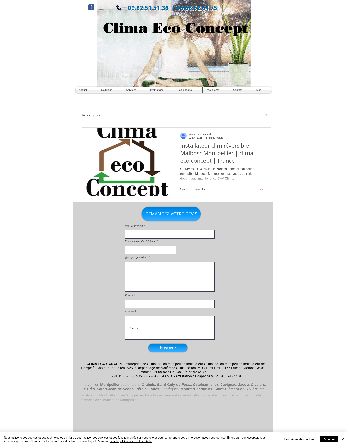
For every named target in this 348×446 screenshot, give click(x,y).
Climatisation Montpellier (165, 364)
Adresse (129, 311)
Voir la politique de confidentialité (131, 441)
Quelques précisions (136, 257)
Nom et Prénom (134, 225)
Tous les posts (91, 115)
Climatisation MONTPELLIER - (200, 368)
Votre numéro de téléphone (140, 241)
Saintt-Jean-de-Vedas (115, 389)
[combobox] (150, 250)
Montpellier (110, 385)
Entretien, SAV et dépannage (133, 368)
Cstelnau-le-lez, (206, 385)
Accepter (329, 439)
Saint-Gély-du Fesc (173, 385)
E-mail (129, 295)
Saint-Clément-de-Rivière (236, 389)
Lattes (154, 389)
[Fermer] (343, 439)
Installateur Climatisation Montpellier (213, 364)
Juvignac (228, 385)
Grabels (148, 385)
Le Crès (88, 389)
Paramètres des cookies (299, 439)
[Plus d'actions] (263, 135)
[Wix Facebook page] (91, 7)
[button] (266, 116)
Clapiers (258, 385)
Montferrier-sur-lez (197, 389)
